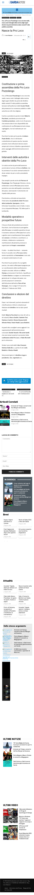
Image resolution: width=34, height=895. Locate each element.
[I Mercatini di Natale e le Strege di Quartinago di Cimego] (10, 812)
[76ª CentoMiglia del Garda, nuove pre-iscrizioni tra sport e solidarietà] (8, 491)
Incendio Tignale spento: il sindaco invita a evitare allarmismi (24, 610)
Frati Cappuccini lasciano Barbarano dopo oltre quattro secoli (10, 531)
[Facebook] (3, 47)
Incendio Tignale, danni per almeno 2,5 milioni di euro (10, 587)
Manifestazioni (10, 15)
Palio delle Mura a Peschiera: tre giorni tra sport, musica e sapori (10, 598)
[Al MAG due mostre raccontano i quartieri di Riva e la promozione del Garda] (7, 656)
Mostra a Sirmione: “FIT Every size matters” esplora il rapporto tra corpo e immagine (25, 820)
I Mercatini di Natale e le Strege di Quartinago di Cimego (25, 810)
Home (3, 15)
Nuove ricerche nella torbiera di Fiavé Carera (25, 587)
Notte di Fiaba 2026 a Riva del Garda (25, 520)
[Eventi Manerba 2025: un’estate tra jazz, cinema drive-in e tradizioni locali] (10, 836)
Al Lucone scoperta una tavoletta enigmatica (25, 531)
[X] (8, 47)
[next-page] (4, 429)
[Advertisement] (17, 561)
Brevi (6, 514)
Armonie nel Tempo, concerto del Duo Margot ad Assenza (22, 497)
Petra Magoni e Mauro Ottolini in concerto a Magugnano (20, 502)
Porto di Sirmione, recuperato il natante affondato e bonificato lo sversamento (10, 611)
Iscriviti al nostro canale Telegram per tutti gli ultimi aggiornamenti (17, 381)
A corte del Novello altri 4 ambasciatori (24, 393)
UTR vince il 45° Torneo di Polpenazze (23, 827)
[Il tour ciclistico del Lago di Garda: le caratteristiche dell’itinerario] (8, 485)
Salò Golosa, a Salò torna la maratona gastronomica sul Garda (23, 644)
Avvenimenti (18, 15)
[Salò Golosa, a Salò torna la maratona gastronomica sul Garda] (5, 422)
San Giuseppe (10, 53)
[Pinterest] (12, 47)
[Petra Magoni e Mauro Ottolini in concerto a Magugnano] (5, 415)
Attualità (8, 580)
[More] (20, 47)
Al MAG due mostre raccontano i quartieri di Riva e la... (22, 650)
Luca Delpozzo (9, 35)
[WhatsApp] (16, 47)
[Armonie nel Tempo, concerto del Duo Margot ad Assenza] (5, 408)
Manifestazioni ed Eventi (4, 424)
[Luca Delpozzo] (3, 35)
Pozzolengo (4, 76)
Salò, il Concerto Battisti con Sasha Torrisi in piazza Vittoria (24, 598)
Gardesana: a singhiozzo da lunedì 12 (8, 393)
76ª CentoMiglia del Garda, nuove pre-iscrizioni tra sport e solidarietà (22, 491)
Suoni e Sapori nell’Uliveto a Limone (8, 521)
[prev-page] (1, 429)
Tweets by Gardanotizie (10, 658)
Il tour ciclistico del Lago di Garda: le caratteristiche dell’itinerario (22, 485)
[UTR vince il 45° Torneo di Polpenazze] (10, 829)
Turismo (19, 17)
